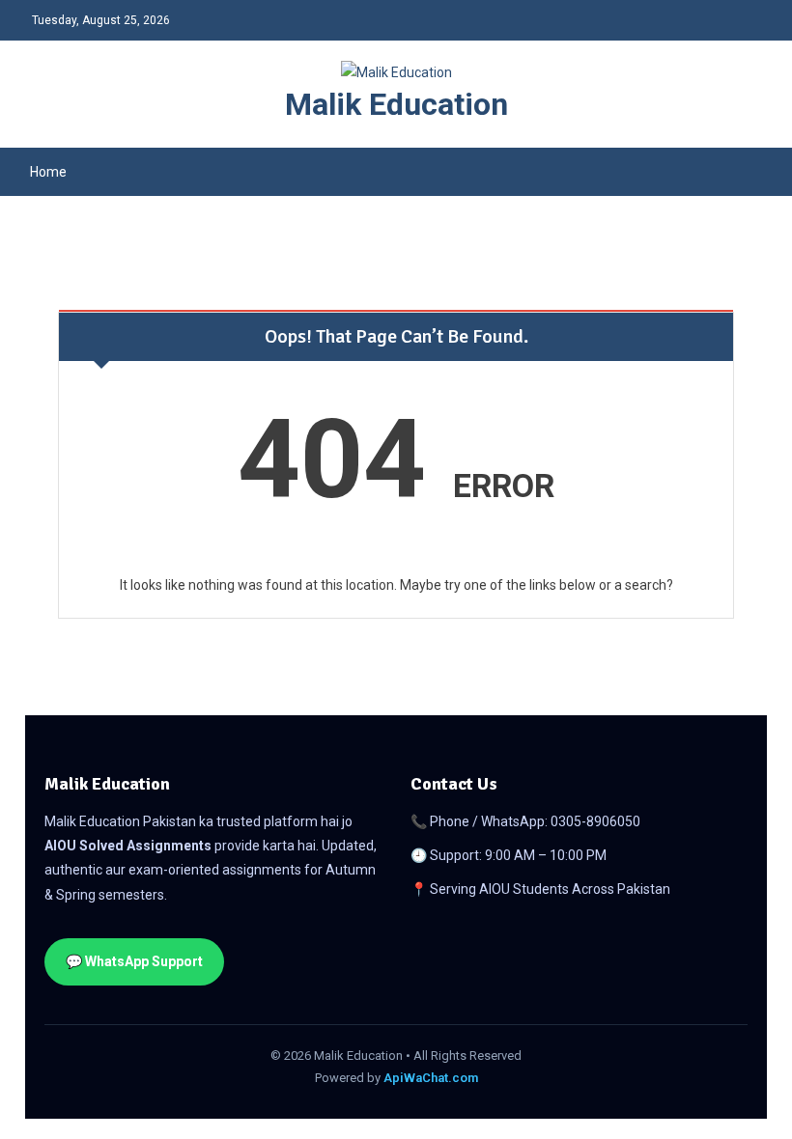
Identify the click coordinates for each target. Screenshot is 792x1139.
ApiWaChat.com (430, 1077)
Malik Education (396, 104)
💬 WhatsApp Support (134, 961)
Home (48, 172)
